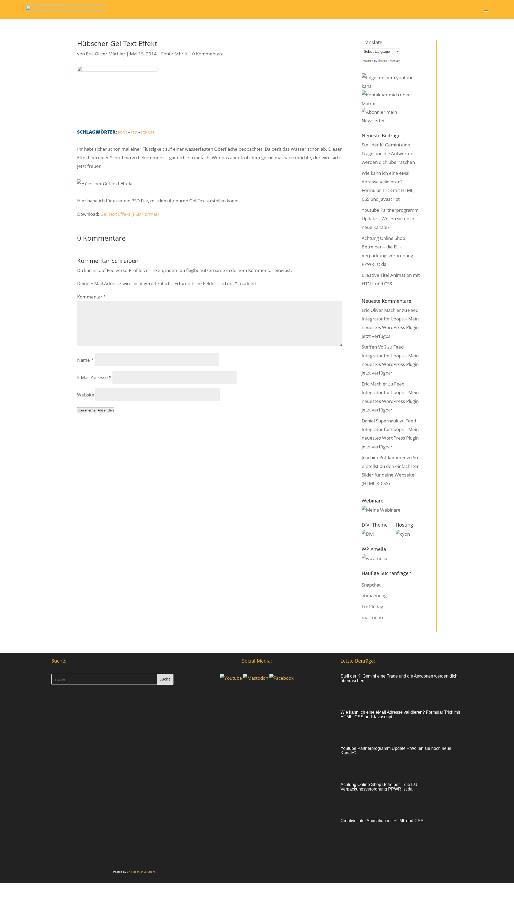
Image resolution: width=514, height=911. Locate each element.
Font (122, 132)
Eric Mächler (374, 384)
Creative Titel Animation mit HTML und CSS (382, 820)
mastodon (372, 617)
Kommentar (91, 297)
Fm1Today (372, 606)
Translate (394, 60)
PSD (134, 132)
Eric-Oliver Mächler (105, 54)
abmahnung (374, 595)
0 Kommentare (208, 54)
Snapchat (371, 585)
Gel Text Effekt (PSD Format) (129, 214)
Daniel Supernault (380, 421)
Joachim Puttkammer (384, 457)
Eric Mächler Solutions (141, 872)
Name (85, 360)
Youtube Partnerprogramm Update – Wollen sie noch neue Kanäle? (390, 218)
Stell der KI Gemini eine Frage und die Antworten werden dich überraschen (388, 153)
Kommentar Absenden (96, 410)
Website (85, 395)
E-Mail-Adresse (94, 377)
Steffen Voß (374, 347)
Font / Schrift (174, 54)
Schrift (147, 132)
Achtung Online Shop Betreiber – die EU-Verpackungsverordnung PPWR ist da (380, 786)
